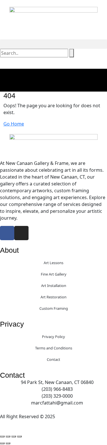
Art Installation (53, 285)
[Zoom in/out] (2, 436)
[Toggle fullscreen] (8, 436)
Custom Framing (53, 308)
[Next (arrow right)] (8, 443)
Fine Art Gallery (53, 274)
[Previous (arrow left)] (2, 443)
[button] (53, 44)
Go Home (13, 124)
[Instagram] (21, 233)
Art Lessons (53, 262)
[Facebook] (7, 233)
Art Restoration (53, 297)
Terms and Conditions (53, 348)
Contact (53, 359)
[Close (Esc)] (19, 436)
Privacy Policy (53, 336)
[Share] (13, 436)
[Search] (71, 53)
